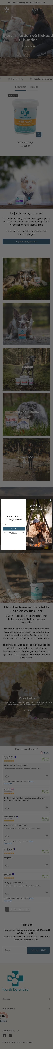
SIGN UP (13, 529)
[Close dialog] (50, 500)
